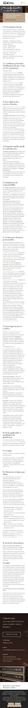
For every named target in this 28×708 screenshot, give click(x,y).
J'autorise (11, 703)
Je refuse (18, 703)
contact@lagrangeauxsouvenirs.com (11, 51)
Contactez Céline (12, 634)
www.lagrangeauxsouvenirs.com (10, 34)
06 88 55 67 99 (7, 643)
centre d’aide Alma (13, 532)
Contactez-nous (10, 20)
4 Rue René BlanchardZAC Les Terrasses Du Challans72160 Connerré (12, 659)
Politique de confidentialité (14, 705)
